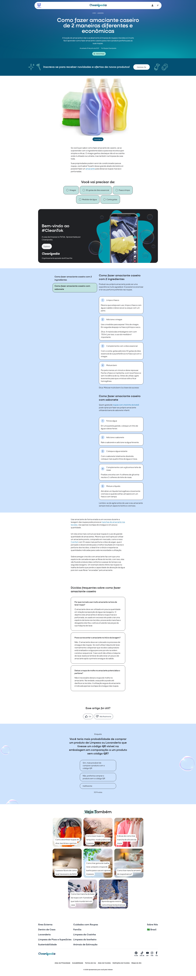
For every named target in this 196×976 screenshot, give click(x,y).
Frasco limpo (124, 190)
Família (77, 929)
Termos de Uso (90, 963)
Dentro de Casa (46, 929)
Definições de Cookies (121, 963)
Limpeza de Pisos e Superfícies (54, 939)
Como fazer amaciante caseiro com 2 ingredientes (73, 278)
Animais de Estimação (85, 944)
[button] (141, 67)
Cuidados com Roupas (85, 924)
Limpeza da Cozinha (84, 934)
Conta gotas (112, 199)
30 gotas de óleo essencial (97, 190)
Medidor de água (89, 199)
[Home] (98, 5)
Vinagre (72, 190)
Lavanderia (44, 934)
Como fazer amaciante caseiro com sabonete (72, 288)
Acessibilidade (77, 963)
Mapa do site (136, 963)
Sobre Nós (152, 924)
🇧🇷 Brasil (151, 929)
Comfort (74, 542)
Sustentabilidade (47, 944)
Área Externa (45, 924)
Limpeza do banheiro (84, 939)
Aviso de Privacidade (62, 963)
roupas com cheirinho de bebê (126, 405)
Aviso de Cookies (104, 963)
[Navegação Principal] (158, 5)
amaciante (90, 168)
